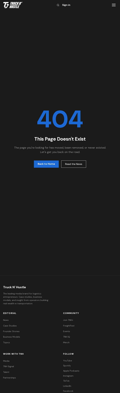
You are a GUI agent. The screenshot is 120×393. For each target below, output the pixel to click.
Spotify (67, 365)
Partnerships (9, 377)
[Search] (58, 5)
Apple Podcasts (71, 370)
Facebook (68, 391)
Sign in (66, 5)
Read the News (73, 164)
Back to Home (46, 163)
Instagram (68, 375)
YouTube (67, 360)
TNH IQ (66, 336)
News (6, 320)
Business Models (11, 336)
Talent (6, 372)
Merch (66, 342)
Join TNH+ (68, 320)
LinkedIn (67, 386)
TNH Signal (8, 366)
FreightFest (69, 325)
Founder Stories (11, 331)
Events (66, 331)
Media (6, 360)
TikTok (66, 380)
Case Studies (10, 325)
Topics (6, 342)
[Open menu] (114, 5)
